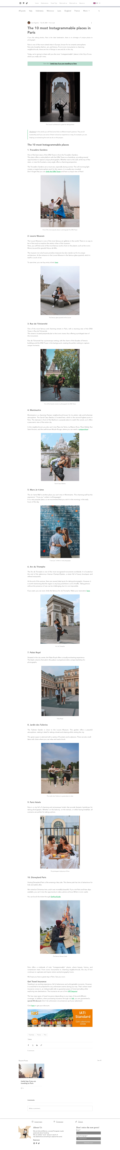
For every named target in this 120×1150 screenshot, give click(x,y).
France (77, 11)
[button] (82, 3)
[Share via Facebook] (28, 1045)
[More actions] (91, 23)
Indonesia (39, 11)
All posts (22, 11)
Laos (59, 11)
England (68, 11)
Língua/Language (81, 1135)
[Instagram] (20, 3)
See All (99, 1060)
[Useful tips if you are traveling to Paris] (31, 1071)
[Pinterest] (23, 3)
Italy (30, 11)
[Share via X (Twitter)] (32, 1045)
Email (78, 1130)
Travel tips (31, 1035)
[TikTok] (27, 3)
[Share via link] (41, 1045)
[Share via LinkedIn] (37, 1045)
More (85, 11)
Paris (45, 1035)
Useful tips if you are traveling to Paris (28, 1082)
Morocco (50, 11)
